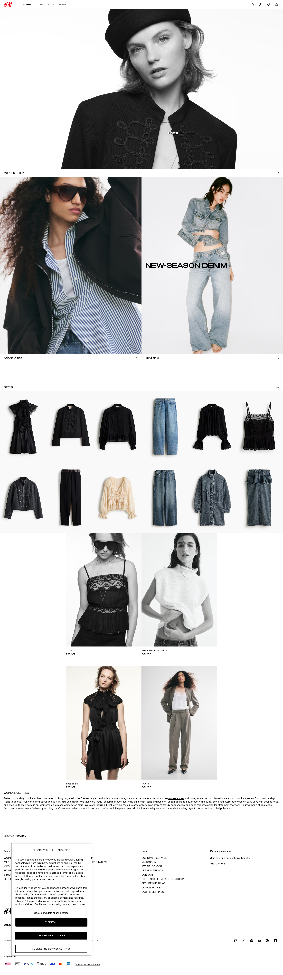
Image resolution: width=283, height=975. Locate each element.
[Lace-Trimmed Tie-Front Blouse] (118, 497)
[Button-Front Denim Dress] (212, 497)
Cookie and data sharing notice (51, 912)
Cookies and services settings (51, 948)
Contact (147, 874)
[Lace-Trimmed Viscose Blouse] (212, 426)
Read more (217, 863)
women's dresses (37, 801)
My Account (150, 862)
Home (62, 4)
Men (40, 4)
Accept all (51, 922)
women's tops (176, 798)
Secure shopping (153, 883)
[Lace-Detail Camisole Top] (259, 426)
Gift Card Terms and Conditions (164, 879)
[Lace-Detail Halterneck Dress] (23, 426)
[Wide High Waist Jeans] (165, 497)
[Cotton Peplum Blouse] (118, 426)
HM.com (9, 836)
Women (27, 4)
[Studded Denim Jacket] (23, 497)
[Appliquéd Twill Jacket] (70, 426)
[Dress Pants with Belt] (70, 497)
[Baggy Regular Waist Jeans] (165, 426)
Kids (51, 4)
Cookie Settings (153, 891)
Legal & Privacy (152, 870)
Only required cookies (51, 935)
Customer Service (154, 857)
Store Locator (152, 866)
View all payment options (87, 964)
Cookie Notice (151, 887)
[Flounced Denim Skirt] (259, 497)
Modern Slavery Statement (92, 862)
